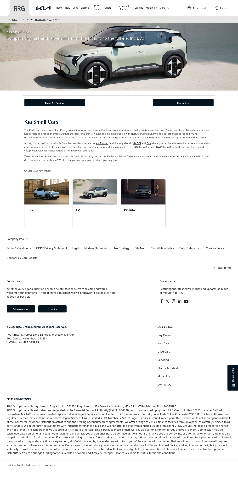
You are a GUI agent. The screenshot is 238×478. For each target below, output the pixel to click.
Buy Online (164, 335)
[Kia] (43, 8)
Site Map (140, 248)
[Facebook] (161, 301)
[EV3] (95, 191)
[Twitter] (167, 301)
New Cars (163, 343)
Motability (164, 376)
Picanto (129, 210)
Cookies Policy (215, 248)
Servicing (163, 359)
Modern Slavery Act (96, 248)
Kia (50, 19)
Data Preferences (190, 248)
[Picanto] (143, 191)
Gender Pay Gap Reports (21, 257)
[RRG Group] (19, 8)
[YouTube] (186, 301)
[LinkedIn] (179, 301)
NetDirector (13, 465)
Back (14, 19)
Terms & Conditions (18, 248)
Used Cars (164, 351)
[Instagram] (173, 301)
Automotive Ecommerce (40, 465)
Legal (75, 248)
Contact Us (164, 384)
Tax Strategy (121, 248)
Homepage (40, 19)
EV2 (30, 210)
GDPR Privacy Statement (51, 248)
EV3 (79, 210)
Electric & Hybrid (168, 368)
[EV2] (46, 191)
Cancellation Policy (162, 248)
